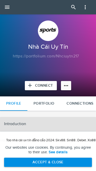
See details (58, 152)
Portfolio (44, 103)
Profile (13, 103)
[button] (48, 124)
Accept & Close (48, 162)
